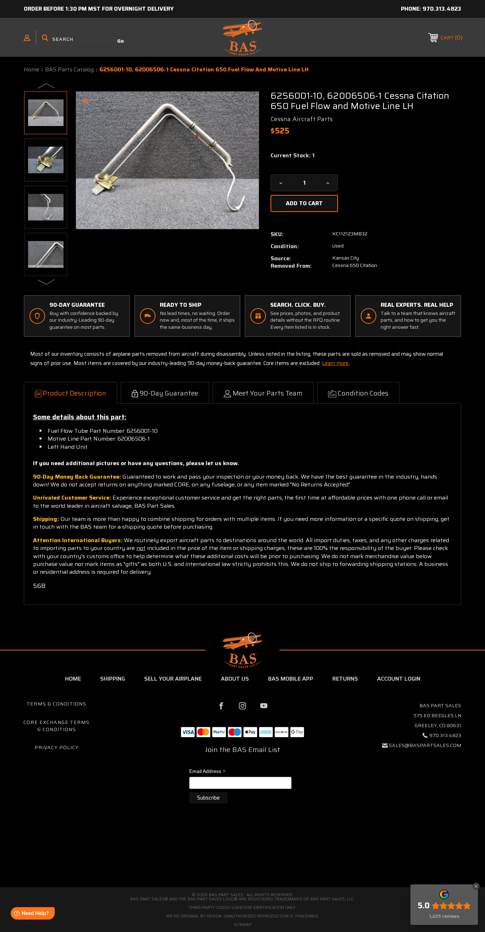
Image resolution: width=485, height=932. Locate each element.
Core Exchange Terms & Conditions (56, 725)
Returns (345, 678)
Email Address (207, 771)
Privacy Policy (56, 747)
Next (46, 281)
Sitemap (243, 924)
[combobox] (86, 39)
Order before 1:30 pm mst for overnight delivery (99, 8)
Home (73, 678)
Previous (46, 85)
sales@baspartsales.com (425, 745)
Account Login (398, 678)
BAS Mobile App (290, 678)
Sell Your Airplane (173, 678)
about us (235, 678)
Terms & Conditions (56, 704)
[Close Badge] (476, 886)
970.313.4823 (442, 8)
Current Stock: (293, 155)
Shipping (112, 678)
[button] (242, 857)
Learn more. (336, 363)
